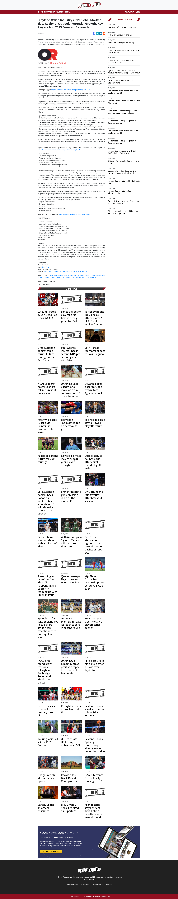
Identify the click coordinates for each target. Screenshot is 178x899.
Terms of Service (72, 885)
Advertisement (98, 885)
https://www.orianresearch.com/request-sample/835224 (70, 90)
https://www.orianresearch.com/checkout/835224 (76, 214)
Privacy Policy (85, 885)
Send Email (45, 267)
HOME (40, 12)
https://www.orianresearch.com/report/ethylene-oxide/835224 (65, 272)
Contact (109, 885)
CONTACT (68, 12)
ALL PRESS (60, 12)
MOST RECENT (49, 12)
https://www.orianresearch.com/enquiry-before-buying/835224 (59, 150)
